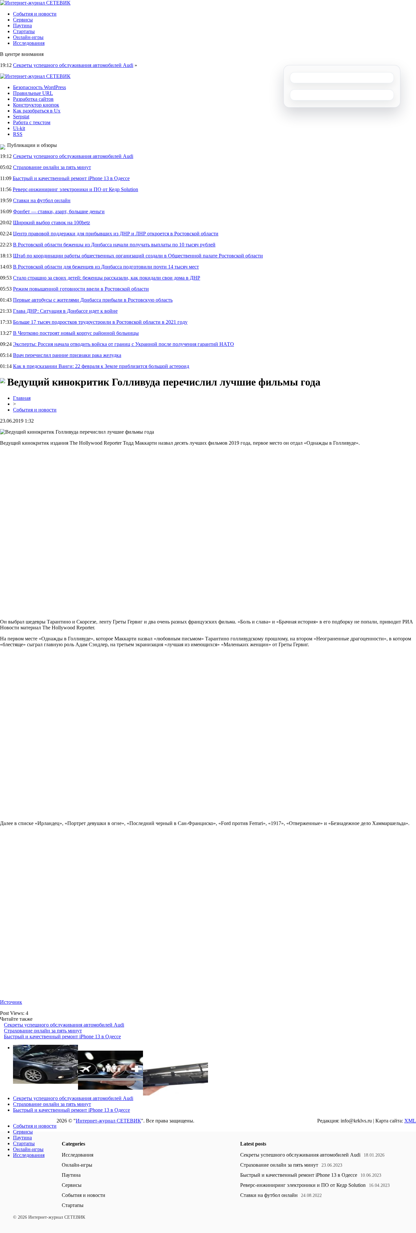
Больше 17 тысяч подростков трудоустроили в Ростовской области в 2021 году (100, 322)
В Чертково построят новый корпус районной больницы (76, 333)
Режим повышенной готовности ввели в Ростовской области (81, 289)
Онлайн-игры (28, 37)
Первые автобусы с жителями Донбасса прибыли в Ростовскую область (93, 300)
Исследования (29, 43)
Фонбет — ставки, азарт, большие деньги (59, 211)
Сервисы (23, 19)
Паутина (22, 25)
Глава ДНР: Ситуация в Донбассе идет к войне (65, 311)
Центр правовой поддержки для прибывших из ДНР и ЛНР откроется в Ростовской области (115, 233)
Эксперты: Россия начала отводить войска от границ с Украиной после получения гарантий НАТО (123, 344)
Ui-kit (19, 128)
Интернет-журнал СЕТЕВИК (108, 1120)
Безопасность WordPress (39, 87)
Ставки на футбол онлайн (42, 200)
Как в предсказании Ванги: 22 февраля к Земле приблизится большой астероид (101, 366)
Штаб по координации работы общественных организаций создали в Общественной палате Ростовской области (138, 255)
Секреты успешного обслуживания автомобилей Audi (73, 65)
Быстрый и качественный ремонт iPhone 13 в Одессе (71, 178)
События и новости (35, 14)
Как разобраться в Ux (36, 110)
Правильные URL (33, 93)
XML (410, 1120)
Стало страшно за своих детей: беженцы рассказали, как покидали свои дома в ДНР (106, 278)
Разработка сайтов (33, 99)
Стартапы (24, 31)
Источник (11, 1002)
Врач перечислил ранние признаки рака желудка (67, 355)
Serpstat (21, 116)
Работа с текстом (31, 122)
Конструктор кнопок (36, 105)
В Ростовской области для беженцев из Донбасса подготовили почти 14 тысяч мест (106, 266)
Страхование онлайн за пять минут (52, 167)
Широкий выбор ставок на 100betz (51, 222)
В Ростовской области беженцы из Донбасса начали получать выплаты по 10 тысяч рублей (114, 244)
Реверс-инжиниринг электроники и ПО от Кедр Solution (75, 189)
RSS (17, 134)
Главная (22, 398)
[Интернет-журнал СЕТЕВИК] (35, 3)
